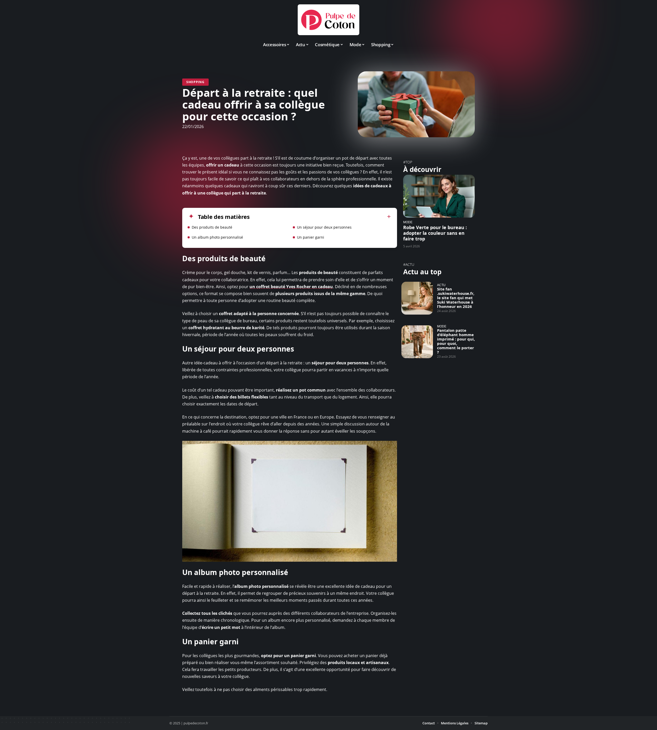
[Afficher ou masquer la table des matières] (320, 216)
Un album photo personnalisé (217, 237)
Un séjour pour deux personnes (324, 227)
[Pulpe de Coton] (328, 19)
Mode (407, 222)
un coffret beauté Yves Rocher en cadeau (291, 286)
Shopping (195, 82)
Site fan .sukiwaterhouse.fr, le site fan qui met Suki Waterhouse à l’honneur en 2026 (455, 297)
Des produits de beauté (212, 227)
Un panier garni (310, 237)
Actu (441, 285)
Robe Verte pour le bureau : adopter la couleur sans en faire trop (435, 233)
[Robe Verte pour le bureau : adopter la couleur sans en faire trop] (439, 196)
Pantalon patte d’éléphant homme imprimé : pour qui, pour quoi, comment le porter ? (456, 341)
